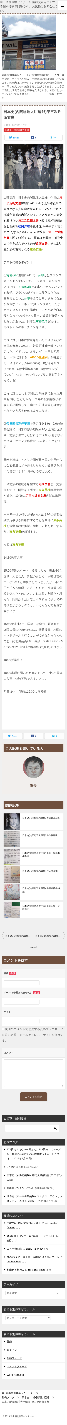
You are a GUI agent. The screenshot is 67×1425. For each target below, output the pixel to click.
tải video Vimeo (37, 1269)
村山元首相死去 (15, 1269)
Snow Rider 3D (34, 1248)
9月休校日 (12, 1166)
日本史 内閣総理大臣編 (17, 130)
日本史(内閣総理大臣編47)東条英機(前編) (50, 935)
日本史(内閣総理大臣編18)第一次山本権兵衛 (41, 855)
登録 (9, 1341)
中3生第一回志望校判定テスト (24, 1223)
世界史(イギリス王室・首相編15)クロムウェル (33, 1257)
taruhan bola (14, 1261)
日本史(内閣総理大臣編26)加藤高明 (40, 835)
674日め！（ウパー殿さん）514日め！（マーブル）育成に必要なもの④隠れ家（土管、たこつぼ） (33, 1154)
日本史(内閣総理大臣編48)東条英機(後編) (41, 890)
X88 (9, 1240)
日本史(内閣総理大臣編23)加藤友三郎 (41, 817)
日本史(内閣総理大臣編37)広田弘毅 (40, 870)
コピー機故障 (14, 1248)
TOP (22, 1393)
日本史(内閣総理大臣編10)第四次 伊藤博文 (41, 908)
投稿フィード (14, 1358)
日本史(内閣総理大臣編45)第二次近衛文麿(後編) (19, 935)
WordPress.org (15, 1374)
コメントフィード (17, 1366)
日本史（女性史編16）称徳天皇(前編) (28, 1175)
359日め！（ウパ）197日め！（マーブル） (31, 1235)
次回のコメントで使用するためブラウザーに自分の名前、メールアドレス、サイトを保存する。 (32, 1035)
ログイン (12, 1349)
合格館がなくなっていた (20, 1188)
